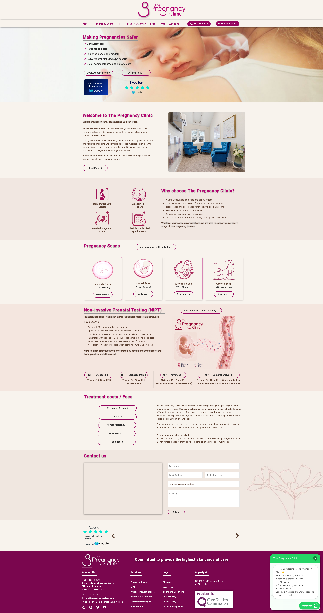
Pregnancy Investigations (142, 592)
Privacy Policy (169, 596)
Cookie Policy (169, 601)
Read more (102, 294)
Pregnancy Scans (104, 23)
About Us (167, 582)
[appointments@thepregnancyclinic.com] (103, 602)
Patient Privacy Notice (173, 606)
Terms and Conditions (173, 592)
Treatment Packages (140, 601)
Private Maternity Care (141, 596)
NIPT (120, 23)
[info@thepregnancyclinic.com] (98, 598)
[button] (315, 558)
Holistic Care (136, 606)
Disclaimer (168, 587)
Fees (152, 23)
